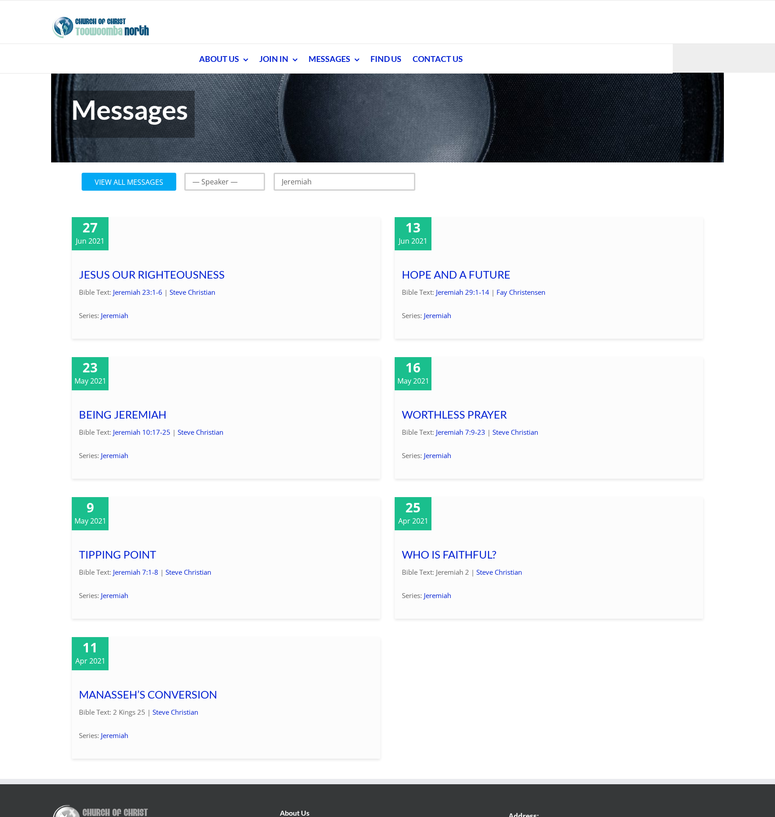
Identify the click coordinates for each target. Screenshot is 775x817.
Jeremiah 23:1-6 (137, 292)
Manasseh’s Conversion (148, 694)
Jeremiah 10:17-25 (141, 432)
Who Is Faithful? (449, 554)
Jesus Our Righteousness (152, 274)
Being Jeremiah (122, 414)
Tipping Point (117, 554)
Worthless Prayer (454, 414)
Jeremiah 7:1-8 (135, 572)
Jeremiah (114, 315)
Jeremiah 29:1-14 (462, 292)
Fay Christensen (520, 292)
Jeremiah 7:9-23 (460, 432)
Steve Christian (192, 292)
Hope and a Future (456, 274)
